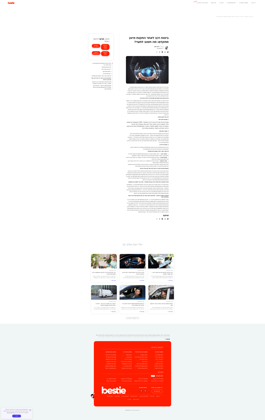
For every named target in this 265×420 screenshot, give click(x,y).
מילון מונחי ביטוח (134, 396)
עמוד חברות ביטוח (125, 396)
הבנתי (16, 416)
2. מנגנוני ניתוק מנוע (107, 71)
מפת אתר (129, 399)
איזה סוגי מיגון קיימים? (106, 67)
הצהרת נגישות (136, 399)
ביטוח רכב (241, 16)
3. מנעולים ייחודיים (107, 73)
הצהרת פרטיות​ (110, 396)
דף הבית (251, 16)
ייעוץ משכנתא (159, 376)
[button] (243, 3)
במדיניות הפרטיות (10, 412)
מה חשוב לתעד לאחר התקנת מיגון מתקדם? (101, 76)
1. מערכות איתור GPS (106, 69)
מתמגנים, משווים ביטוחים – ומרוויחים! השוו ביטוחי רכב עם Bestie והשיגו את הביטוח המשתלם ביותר (102, 87)
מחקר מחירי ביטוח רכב (143, 396)
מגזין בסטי (247, 16)
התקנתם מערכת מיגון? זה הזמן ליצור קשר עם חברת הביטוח (101, 78)
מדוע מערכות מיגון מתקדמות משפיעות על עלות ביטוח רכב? (101, 64)
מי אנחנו (158, 396)
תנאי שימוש (117, 396)
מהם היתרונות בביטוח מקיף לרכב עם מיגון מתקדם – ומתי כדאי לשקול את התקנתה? (101, 82)
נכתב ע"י (159, 46)
